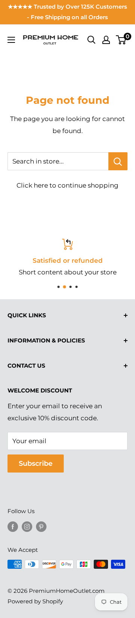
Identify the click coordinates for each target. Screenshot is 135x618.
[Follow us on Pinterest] (41, 526)
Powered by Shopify (35, 601)
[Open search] (91, 40)
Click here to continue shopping (67, 185)
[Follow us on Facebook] (13, 526)
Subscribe (35, 463)
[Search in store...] (118, 161)
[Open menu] (11, 40)
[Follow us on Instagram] (27, 526)
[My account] (106, 40)
